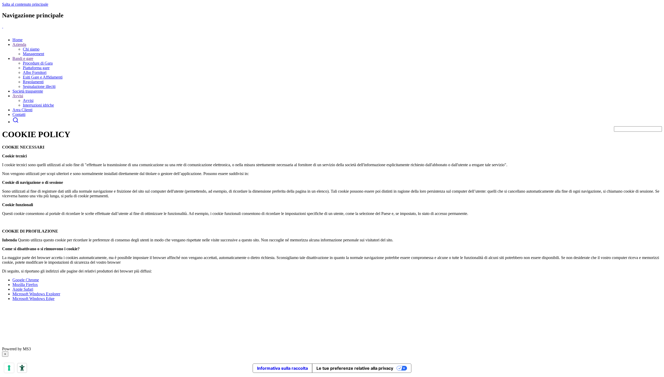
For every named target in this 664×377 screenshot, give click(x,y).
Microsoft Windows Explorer (36, 294)
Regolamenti (33, 82)
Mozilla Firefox (25, 284)
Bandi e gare (22, 58)
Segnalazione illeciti (39, 86)
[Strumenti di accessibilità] (22, 368)
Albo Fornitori (34, 72)
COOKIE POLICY (154, 344)
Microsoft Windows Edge (33, 298)
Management (33, 54)
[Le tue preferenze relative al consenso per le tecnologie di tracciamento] (9, 368)
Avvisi (17, 96)
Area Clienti (22, 110)
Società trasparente (27, 91)
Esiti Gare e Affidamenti (43, 77)
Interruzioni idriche (38, 105)
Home (17, 40)
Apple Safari (22, 289)
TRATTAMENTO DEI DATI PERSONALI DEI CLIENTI (87, 344)
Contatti (18, 114)
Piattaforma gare (36, 68)
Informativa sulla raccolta (282, 368)
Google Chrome (25, 280)
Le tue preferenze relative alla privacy (354, 368)
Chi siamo (31, 49)
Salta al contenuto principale (25, 4)
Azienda (19, 44)
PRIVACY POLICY (19, 344)
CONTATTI (181, 344)
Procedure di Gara (38, 63)
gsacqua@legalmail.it (29, 325)
